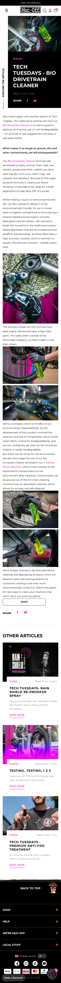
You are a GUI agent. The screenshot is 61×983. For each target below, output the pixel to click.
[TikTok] (35, 963)
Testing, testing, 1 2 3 (30, 771)
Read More (17, 714)
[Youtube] (44, 963)
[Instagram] (25, 963)
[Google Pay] (16, 971)
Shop (24, 601)
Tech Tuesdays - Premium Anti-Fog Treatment (27, 845)
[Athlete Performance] (35, 971)
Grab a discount (13, 977)
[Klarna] (25, 971)
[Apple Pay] (7, 971)
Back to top (30, 888)
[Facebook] (16, 963)
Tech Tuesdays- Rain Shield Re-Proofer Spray (29, 692)
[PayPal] (44, 971)
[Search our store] (44, 10)
